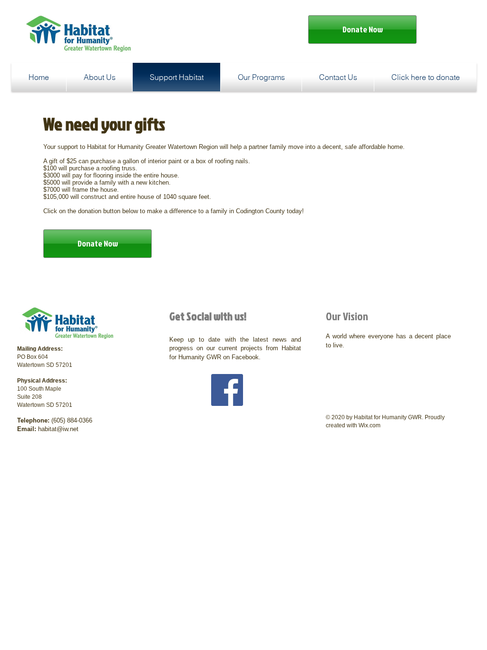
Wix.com (369, 425)
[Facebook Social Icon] (227, 390)
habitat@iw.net (58, 429)
